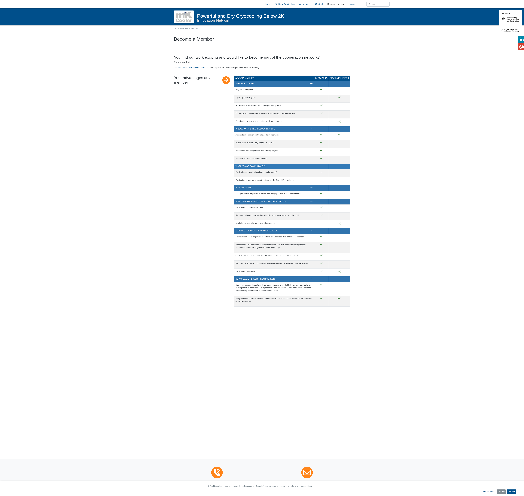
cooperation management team (191, 67)
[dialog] (262, 488)
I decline (501, 491)
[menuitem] (267, 4)
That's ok (511, 491)
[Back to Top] (520, 491)
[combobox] (378, 4)
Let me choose (489, 491)
